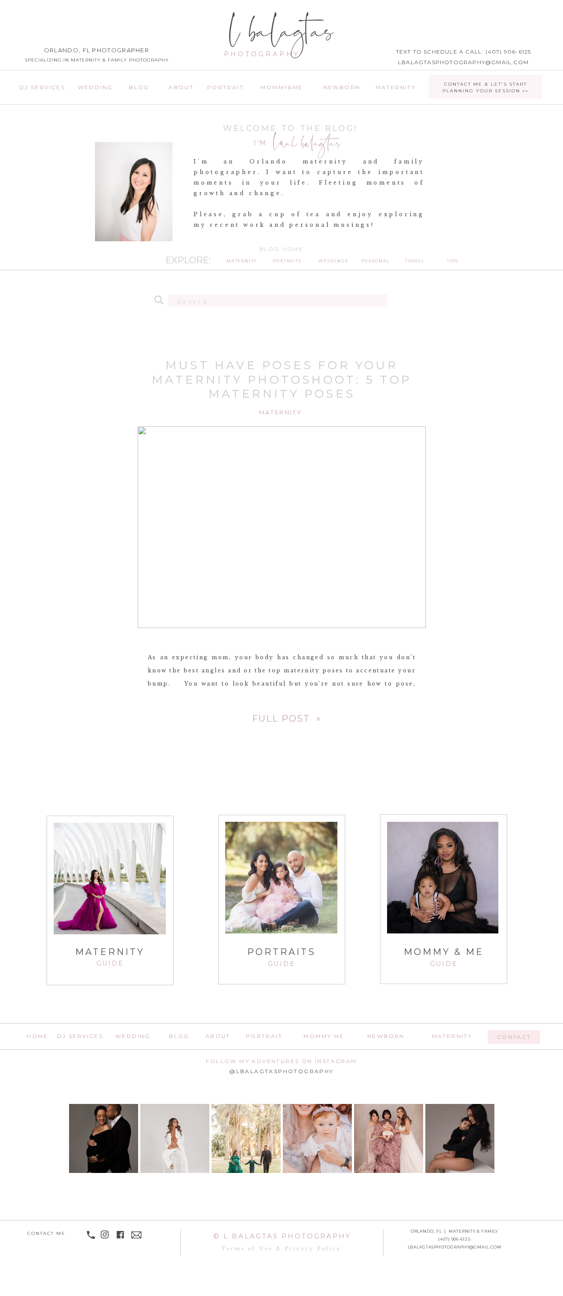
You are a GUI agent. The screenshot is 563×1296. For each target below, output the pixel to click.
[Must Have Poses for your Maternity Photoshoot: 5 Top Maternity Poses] (285, 718)
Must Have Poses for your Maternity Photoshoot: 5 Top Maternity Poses (281, 379)
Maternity (280, 412)
